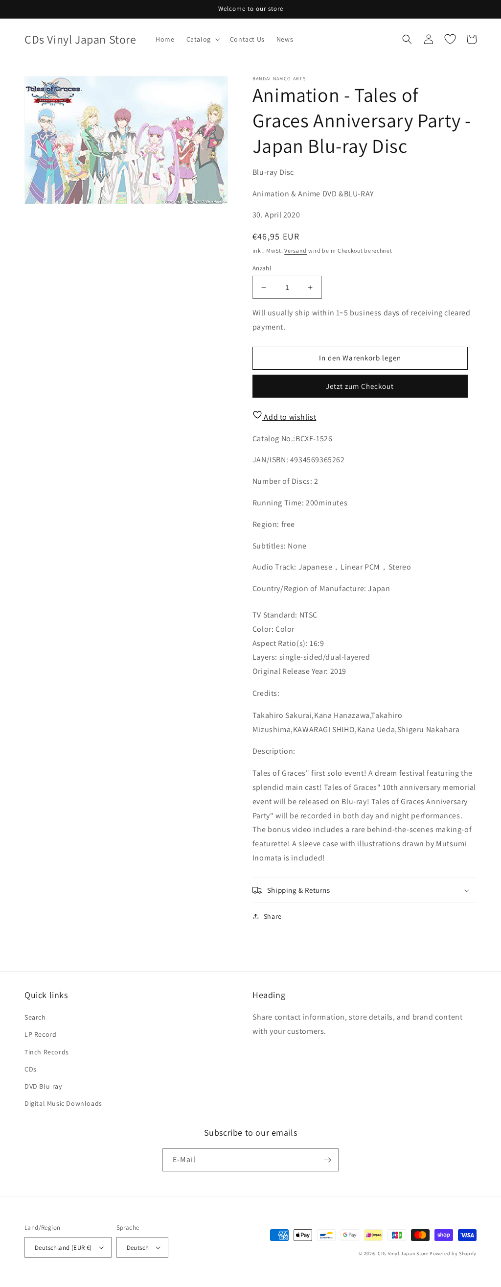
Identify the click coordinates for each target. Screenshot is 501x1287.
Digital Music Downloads (63, 1103)
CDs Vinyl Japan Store (403, 1253)
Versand (295, 250)
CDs (30, 1069)
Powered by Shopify (453, 1253)
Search (35, 1017)
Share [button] (273, 916)
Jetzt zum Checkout (360, 386)
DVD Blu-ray (43, 1086)
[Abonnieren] (327, 1159)
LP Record (40, 1034)
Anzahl (261, 268)
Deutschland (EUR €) (63, 1247)
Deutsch (138, 1247)
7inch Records (46, 1052)
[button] (202, 39)
